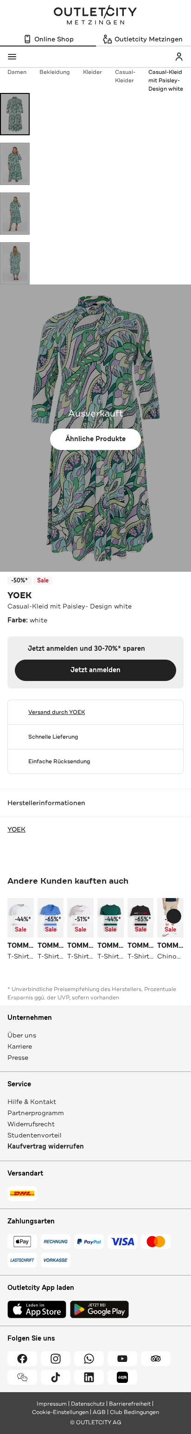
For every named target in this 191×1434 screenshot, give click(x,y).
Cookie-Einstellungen (60, 1412)
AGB (99, 1412)
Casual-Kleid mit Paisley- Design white (165, 80)
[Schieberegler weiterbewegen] (173, 916)
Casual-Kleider (125, 76)
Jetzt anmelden (95, 670)
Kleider (92, 72)
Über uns (21, 1035)
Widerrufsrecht (31, 1124)
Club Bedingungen (134, 1412)
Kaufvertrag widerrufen (45, 1146)
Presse (17, 1057)
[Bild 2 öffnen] (15, 164)
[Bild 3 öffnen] (15, 213)
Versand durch (56, 712)
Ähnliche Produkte (95, 439)
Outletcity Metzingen (95, 16)
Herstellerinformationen (46, 803)
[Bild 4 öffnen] (15, 263)
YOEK (19, 595)
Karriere (19, 1046)
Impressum (52, 1404)
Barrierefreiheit (130, 1404)
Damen (16, 72)
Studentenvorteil (34, 1135)
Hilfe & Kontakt (31, 1101)
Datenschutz (88, 1404)
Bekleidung (54, 72)
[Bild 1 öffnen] (15, 114)
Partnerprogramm (35, 1113)
